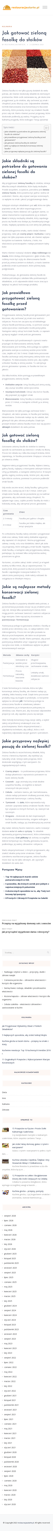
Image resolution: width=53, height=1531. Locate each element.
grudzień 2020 (10, 1452)
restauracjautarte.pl (26, 1522)
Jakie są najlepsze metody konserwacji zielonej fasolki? (24, 147)
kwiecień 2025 (10, 1291)
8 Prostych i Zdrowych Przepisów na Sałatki (26, 898)
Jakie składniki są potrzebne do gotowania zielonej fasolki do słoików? (25, 133)
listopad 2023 (10, 1324)
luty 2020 (8, 1499)
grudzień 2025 (10, 1253)
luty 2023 (8, 1353)
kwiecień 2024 (10, 1315)
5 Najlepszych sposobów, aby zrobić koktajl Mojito (24, 1035)
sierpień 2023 (10, 1338)
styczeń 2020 (10, 1504)
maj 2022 (8, 1372)
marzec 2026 (9, 1239)
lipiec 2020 (8, 1476)
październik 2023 (11, 1329)
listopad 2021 (10, 1400)
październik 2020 (11, 1461)
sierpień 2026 (10, 1215)
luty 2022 (8, 1386)
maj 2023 (8, 1343)
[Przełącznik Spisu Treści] (45, 128)
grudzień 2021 (10, 1395)
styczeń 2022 (10, 1391)
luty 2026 (8, 1244)
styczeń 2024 (10, 1320)
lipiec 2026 (8, 1220)
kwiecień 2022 (10, 1376)
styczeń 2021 (10, 1447)
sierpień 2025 (10, 1272)
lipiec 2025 (8, 1277)
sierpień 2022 (10, 1357)
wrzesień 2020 (10, 1466)
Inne (4, 1098)
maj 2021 (8, 1428)
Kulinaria (7, 27)
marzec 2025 (9, 1296)
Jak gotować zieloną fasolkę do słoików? (21, 143)
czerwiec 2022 (10, 1367)
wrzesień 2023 (10, 1334)
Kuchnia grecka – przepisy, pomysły (27, 1191)
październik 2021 (11, 1405)
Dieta (4, 1092)
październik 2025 (11, 1263)
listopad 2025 (10, 1258)
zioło (22, 802)
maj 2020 (8, 1485)
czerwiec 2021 (10, 1424)
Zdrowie (5, 1109)
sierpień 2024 (10, 1310)
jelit (21, 701)
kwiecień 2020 (10, 1490)
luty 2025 (8, 1301)
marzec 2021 (9, 1438)
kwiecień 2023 (10, 1348)
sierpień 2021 (10, 1414)
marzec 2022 (9, 1381)
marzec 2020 (9, 1494)
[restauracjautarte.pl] (21, 7)
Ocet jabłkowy (21, 837)
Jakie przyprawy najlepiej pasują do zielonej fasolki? (25, 151)
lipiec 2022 (8, 1362)
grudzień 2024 (10, 1305)
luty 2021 (8, 1443)
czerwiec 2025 (10, 1282)
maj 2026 (8, 1230)
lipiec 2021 (8, 1419)
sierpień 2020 (10, 1471)
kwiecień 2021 (10, 1433)
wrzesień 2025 (10, 1268)
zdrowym (6, 427)
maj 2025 (8, 1286)
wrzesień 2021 (10, 1409)
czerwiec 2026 (10, 1225)
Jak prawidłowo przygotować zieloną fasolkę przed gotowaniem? (25, 138)
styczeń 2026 (10, 1249)
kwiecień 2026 (10, 1234)
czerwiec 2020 (10, 1480)
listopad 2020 (10, 1457)
